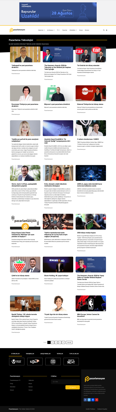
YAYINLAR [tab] (60, 353)
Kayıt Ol (73, 387)
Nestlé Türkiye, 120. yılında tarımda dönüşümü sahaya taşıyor (24, 315)
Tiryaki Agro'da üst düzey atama (56, 314)
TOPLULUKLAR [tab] (74, 353)
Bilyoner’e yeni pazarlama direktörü (57, 104)
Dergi (81, 30)
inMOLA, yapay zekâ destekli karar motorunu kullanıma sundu (89, 185)
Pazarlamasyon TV (15, 380)
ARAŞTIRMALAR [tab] (45, 353)
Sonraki (69, 342)
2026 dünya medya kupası (86, 233)
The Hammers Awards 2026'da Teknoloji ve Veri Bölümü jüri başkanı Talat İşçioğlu (57, 67)
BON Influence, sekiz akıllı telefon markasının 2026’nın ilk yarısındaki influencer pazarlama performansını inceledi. (57, 241)
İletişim (31, 390)
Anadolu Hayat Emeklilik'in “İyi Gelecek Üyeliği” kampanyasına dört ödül (57, 141)
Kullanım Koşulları (102, 409)
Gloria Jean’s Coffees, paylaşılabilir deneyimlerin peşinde (24, 185)
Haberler (41, 30)
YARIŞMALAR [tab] (30, 353)
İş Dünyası (50, 30)
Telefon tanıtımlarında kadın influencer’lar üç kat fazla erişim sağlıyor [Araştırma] (55, 234)
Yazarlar (64, 30)
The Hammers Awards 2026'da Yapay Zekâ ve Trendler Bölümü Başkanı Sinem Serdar (90, 277)
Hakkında (31, 380)
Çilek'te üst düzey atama (20, 276)
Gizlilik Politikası (90, 409)
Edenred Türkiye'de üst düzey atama (90, 104)
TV (58, 30)
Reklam (31, 387)
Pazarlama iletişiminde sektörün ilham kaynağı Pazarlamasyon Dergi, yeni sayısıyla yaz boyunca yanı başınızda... (25, 241)
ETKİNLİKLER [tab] (15, 353)
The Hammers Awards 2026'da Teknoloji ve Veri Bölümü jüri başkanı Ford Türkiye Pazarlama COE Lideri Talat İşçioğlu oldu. (57, 74)
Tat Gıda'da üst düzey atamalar (88, 65)
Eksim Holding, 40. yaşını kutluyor (56, 276)
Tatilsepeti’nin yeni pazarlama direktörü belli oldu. (24, 70)
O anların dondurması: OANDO (88, 139)
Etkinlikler (73, 30)
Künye (30, 383)
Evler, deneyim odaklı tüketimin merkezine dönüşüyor (55, 185)
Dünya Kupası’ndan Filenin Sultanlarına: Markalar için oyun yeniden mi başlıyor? (23, 234)
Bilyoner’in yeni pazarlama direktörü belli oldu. (55, 107)
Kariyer (87, 30)
